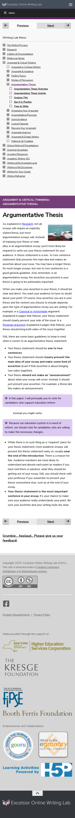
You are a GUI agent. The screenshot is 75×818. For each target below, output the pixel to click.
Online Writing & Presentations (23, 145)
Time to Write (21, 106)
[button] (5, 45)
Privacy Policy (41, 615)
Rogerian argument (14, 325)
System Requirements (16, 615)
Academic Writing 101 (18, 158)
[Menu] (70, 4)
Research (27, 224)
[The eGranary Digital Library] (53, 758)
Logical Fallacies (19, 123)
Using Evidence (19, 119)
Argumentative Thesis (23, 84)
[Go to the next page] (68, 521)
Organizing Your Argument (24, 110)
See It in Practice (23, 102)
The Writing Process (17, 45)
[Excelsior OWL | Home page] (29, 4)
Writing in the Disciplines (19, 167)
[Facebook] (6, 605)
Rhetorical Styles (16, 58)
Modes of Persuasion (22, 80)
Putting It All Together (22, 141)
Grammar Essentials (17, 150)
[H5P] (37, 776)
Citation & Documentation (20, 54)
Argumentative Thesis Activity (30, 93)
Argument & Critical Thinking (21, 62)
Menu (12, 13)
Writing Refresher (16, 176)
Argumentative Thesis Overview (31, 89)
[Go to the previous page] (6, 521)
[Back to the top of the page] (37, 793)
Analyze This (21, 97)
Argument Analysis (21, 132)
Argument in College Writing (25, 67)
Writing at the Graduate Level (22, 163)
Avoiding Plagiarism (17, 154)
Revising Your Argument (23, 128)
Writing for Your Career (19, 171)
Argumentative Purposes (24, 115)
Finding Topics (18, 75)
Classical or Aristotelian (33, 311)
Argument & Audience (22, 71)
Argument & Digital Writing (25, 136)
